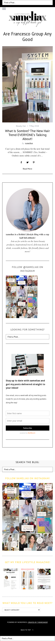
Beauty (19, 126)
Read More (27, 169)
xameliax (29, 143)
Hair (24, 126)
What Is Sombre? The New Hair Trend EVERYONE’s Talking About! (27, 135)
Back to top (26, 630)
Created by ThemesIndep (38, 622)
